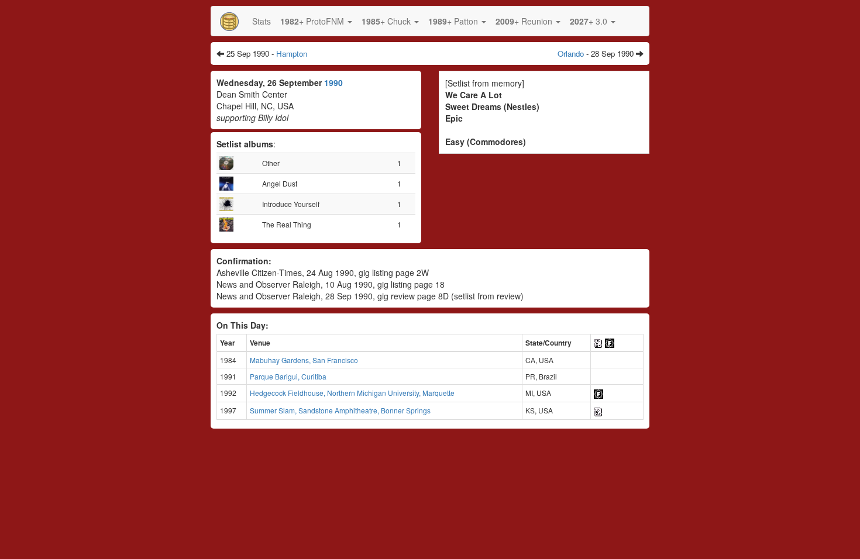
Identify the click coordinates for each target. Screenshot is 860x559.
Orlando (571, 53)
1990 (333, 82)
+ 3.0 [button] (590, 21)
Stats (261, 21)
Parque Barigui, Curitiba (288, 376)
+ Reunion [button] (525, 21)
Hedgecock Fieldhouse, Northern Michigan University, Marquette (352, 393)
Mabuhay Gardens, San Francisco (304, 360)
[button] (316, 21)
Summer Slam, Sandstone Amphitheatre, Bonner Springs (340, 410)
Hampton (291, 53)
